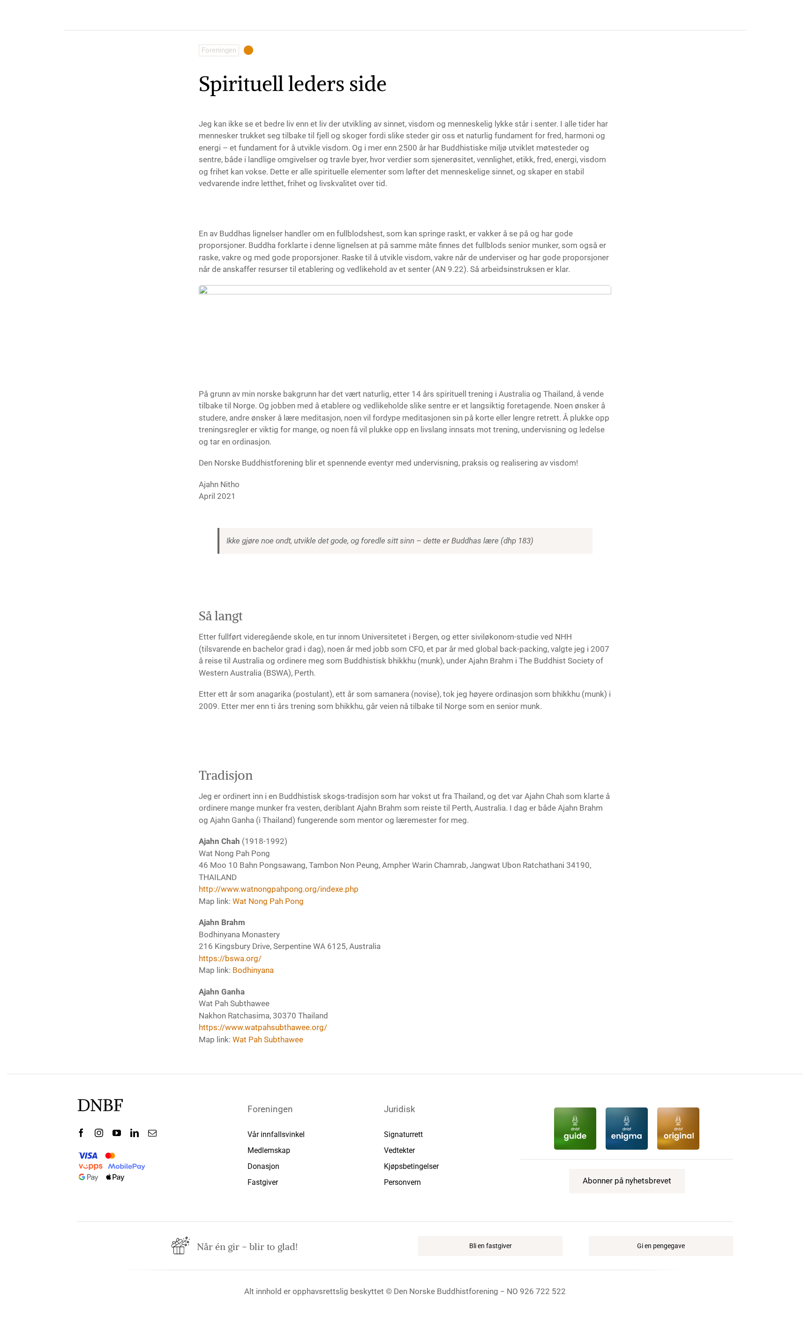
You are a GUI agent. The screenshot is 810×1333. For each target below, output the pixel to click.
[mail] (152, 1133)
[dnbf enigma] (627, 1111)
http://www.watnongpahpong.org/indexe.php (279, 889)
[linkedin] (134, 1133)
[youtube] (116, 1133)
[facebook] (81, 1133)
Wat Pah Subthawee (267, 1039)
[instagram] (99, 1133)
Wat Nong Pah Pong (268, 901)
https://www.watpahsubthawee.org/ (263, 1027)
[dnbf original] (678, 1111)
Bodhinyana (253, 970)
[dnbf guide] (575, 1111)
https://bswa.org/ (230, 958)
